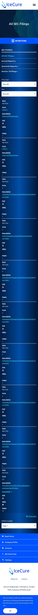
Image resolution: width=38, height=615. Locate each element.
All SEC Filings (7, 56)
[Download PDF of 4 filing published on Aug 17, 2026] (3, 204)
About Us (14, 579)
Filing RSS (31, 516)
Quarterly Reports (9, 66)
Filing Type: (5, 79)
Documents (7, 492)
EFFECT (4, 110)
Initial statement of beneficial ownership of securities (17, 237)
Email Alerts (9, 536)
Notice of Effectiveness (10, 116)
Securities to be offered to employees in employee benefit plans (15, 487)
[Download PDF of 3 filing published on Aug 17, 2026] (3, 245)
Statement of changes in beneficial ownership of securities (19, 195)
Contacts (8, 548)
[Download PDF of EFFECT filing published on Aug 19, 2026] (3, 123)
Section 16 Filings (9, 71)
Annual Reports (8, 61)
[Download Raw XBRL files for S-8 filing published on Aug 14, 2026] (3, 504)
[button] (34, 5)
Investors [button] (20, 40)
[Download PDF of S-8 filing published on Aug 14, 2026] (3, 498)
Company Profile (11, 542)
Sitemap (8, 560)
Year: (3, 89)
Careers (24, 579)
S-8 (3, 479)
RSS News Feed (10, 554)
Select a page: (7, 521)
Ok (10, 611)
